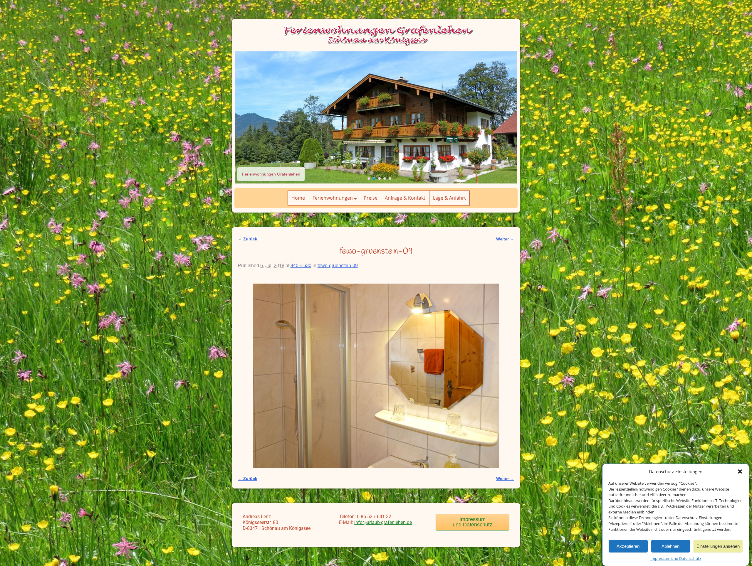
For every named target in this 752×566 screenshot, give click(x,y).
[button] (740, 471)
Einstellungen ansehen (718, 545)
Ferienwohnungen (333, 198)
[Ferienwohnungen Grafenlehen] (369, 178)
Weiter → (505, 239)
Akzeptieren (628, 545)
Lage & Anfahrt (449, 198)
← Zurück (247, 239)
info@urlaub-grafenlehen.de (383, 522)
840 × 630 (301, 265)
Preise (370, 198)
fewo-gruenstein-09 (338, 265)
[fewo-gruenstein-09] (376, 376)
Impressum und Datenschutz (675, 558)
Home (298, 198)
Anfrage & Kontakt (405, 198)
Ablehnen (670, 545)
